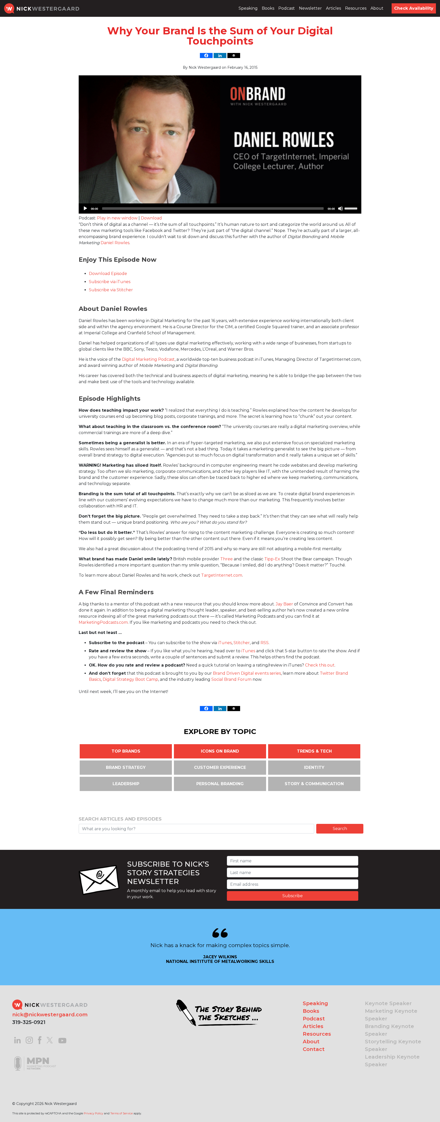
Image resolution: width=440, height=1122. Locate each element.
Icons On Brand (220, 751)
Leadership (126, 783)
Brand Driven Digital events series (247, 673)
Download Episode (108, 273)
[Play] (85, 208)
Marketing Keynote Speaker (391, 1015)
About (376, 8)
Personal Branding (220, 783)
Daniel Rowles (115, 242)
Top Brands (126, 751)
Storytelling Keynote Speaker (393, 1045)
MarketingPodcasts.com (103, 622)
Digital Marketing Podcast (148, 359)
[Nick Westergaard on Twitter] (50, 1039)
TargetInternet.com (221, 575)
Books (268, 8)
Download (151, 218)
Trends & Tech (314, 751)
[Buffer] (233, 55)
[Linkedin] (220, 55)
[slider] (352, 208)
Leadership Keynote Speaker (392, 1061)
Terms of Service (121, 1113)
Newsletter (310, 8)
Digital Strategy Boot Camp (130, 679)
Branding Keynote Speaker (389, 1030)
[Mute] (340, 208)
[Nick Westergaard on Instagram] (29, 1039)
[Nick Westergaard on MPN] (35, 1057)
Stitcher (241, 642)
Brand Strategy (126, 767)
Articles (333, 8)
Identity (314, 767)
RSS (264, 642)
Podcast (286, 8)
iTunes (225, 642)
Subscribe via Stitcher (111, 289)
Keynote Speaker (388, 1003)
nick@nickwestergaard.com (50, 1015)
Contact (314, 1049)
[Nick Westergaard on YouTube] (62, 1039)
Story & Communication (314, 783)
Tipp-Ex (272, 559)
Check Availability (413, 8)
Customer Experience (220, 767)
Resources (355, 8)
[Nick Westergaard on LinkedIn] (17, 1039)
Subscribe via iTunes (109, 281)
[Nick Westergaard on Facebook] (40, 1039)
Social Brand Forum (231, 679)
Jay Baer (284, 604)
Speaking (248, 8)
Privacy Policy (93, 1113)
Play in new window (117, 218)
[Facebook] (206, 55)
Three (226, 559)
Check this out (320, 665)
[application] (220, 208)
